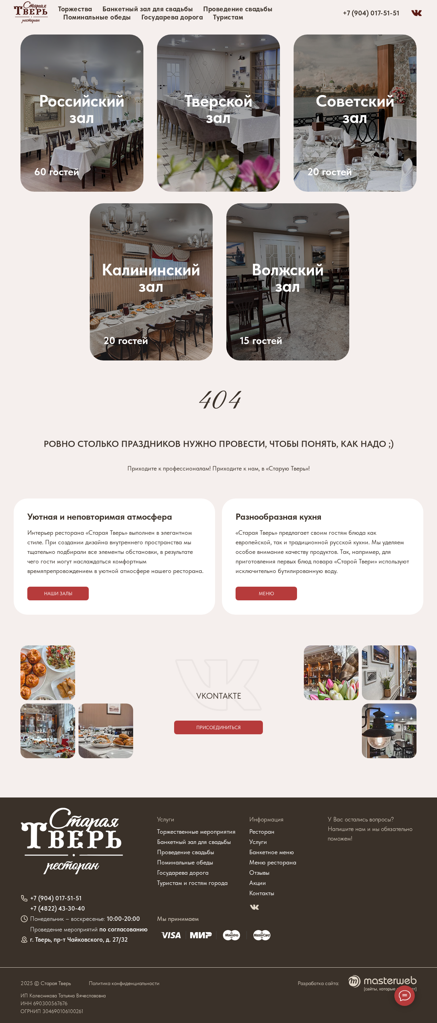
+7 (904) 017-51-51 (371, 13)
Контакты (261, 893)
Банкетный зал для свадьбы (147, 9)
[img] (355, 113)
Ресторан (261, 831)
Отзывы (259, 872)
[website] (416, 13)
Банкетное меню (271, 852)
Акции (257, 882)
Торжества (75, 9)
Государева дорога (172, 17)
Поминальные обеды (97, 17)
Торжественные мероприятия (196, 831)
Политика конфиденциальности (124, 983)
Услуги (165, 819)
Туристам (228, 17)
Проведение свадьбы (237, 9)
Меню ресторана (272, 862)
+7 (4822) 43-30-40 (57, 908)
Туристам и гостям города (192, 882)
